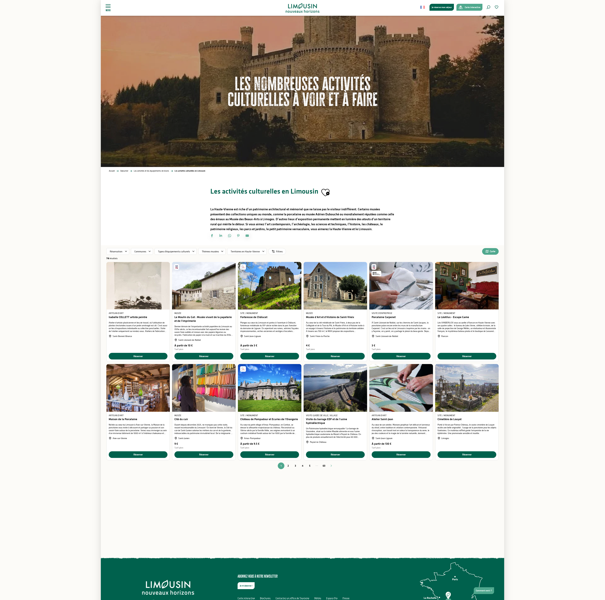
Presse (346, 598)
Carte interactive (246, 598)
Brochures (265, 598)
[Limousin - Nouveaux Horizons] (303, 8)
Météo (317, 598)
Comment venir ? (484, 590)
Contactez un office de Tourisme (292, 598)
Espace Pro (331, 598)
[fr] (423, 7)
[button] (488, 7)
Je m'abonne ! (246, 585)
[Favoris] (496, 7)
